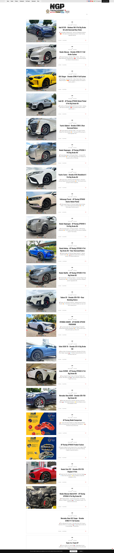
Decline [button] (81, 551)
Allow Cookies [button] (73, 551)
